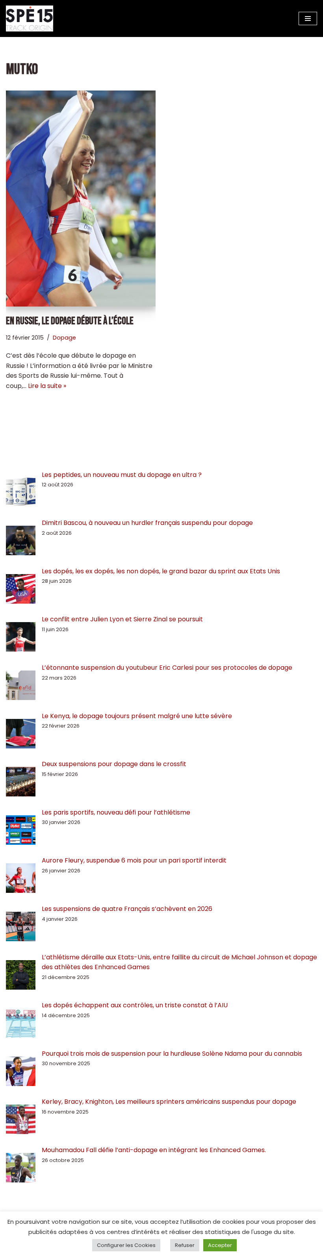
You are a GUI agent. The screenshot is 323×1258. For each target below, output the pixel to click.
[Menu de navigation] (308, 18)
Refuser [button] (185, 1245)
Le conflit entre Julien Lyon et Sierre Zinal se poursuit (123, 619)
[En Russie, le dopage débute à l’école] (81, 199)
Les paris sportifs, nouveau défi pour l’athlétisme (116, 812)
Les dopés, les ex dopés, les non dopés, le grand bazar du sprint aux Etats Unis (161, 571)
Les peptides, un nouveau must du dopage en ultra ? (122, 474)
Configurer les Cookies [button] (126, 1245)
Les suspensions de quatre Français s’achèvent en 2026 (127, 908)
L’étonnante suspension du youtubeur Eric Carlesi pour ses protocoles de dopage (167, 667)
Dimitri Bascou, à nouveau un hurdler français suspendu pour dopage (147, 522)
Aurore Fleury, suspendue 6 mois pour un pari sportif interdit (134, 860)
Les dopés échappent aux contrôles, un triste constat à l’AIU (135, 1005)
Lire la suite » (47, 385)
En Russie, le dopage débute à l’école (70, 321)
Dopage (64, 338)
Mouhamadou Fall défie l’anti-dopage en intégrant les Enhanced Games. (154, 1150)
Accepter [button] (220, 1245)
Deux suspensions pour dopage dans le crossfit (114, 763)
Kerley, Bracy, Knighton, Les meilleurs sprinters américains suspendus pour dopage (169, 1101)
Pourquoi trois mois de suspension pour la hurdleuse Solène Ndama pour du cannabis (172, 1053)
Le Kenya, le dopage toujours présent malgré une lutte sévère (137, 715)
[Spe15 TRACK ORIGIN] (29, 18)
